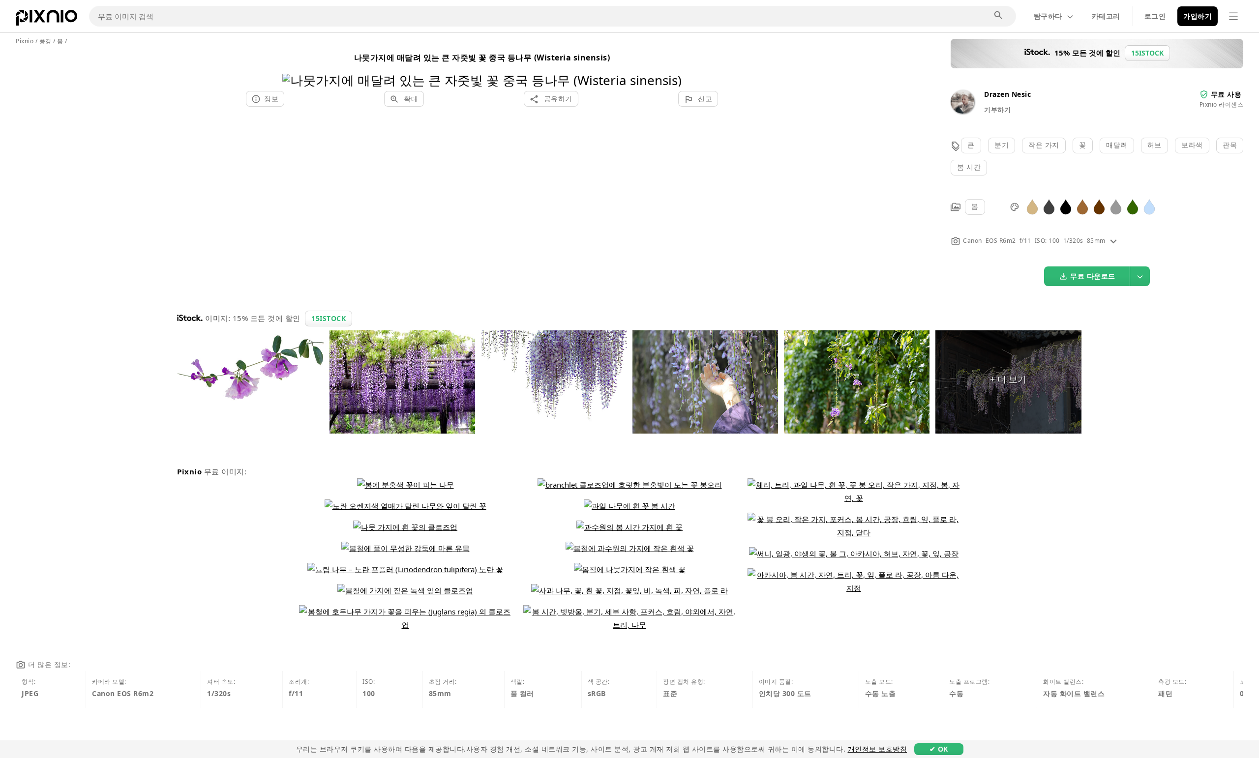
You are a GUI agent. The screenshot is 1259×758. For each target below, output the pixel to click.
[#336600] (1132, 206)
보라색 (1192, 144)
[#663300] (1099, 206)
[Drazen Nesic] (962, 111)
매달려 (1117, 144)
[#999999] (1115, 206)
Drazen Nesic (1007, 94)
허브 (1154, 144)
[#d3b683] (1032, 206)
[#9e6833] (1082, 206)
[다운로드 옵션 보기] (1140, 276)
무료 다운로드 (1092, 276)
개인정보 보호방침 (877, 749)
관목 (1230, 144)
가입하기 (1197, 16)
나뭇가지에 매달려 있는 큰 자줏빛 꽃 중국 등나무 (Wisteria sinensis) (482, 57)
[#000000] (1065, 206)
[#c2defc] (1149, 206)
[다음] (670, 68)
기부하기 (997, 109)
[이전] (293, 68)
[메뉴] (1233, 16)
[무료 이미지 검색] (999, 15)
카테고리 (1106, 16)
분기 (1001, 144)
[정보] (1113, 240)
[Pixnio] (46, 19)
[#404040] (1049, 206)
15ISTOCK (328, 318)
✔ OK (938, 749)
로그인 (1155, 16)
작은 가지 (1043, 144)
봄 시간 (969, 167)
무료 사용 (1226, 94)
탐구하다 (1048, 16)
